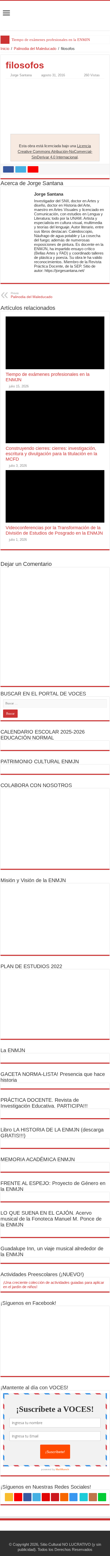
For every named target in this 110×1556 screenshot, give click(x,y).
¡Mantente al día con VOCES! (34, 1387)
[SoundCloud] (64, 1497)
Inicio (5, 48)
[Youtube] (55, 1497)
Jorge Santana (21, 75)
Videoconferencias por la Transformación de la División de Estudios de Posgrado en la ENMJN (54, 530)
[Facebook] (27, 1497)
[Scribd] (84, 1497)
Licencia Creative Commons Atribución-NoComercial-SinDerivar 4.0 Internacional (55, 151)
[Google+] (18, 1497)
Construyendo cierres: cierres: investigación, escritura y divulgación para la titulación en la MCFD (51, 454)
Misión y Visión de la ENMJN (33, 880)
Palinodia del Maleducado (35, 48)
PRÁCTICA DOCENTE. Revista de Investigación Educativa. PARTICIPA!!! (44, 1103)
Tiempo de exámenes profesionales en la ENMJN (51, 40)
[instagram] (73, 1497)
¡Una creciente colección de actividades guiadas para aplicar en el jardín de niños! (53, 1284)
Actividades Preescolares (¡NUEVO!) (42, 1274)
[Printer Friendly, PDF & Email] (20, 84)
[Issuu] (93, 1497)
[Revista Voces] (55, 15)
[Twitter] (36, 1497)
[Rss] (9, 1497)
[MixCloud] (102, 1497)
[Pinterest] (46, 1497)
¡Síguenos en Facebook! (28, 1303)
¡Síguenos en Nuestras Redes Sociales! (46, 1487)
